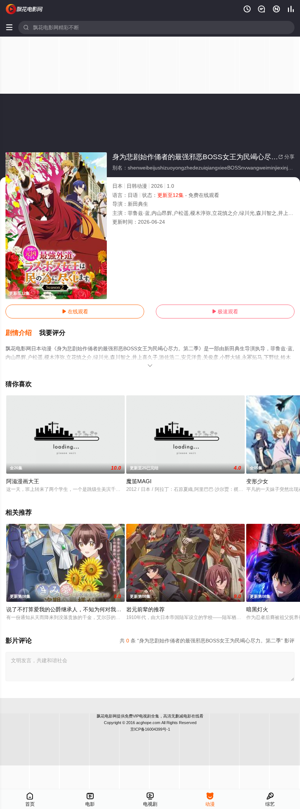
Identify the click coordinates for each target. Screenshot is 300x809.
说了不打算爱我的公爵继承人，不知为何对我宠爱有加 (72, 609)
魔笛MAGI (138, 481)
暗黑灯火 (257, 609)
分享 (286, 157)
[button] (22, 333)
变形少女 (257, 481)
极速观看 (225, 311)
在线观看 (75, 311)
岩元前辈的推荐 (145, 609)
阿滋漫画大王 (22, 481)
